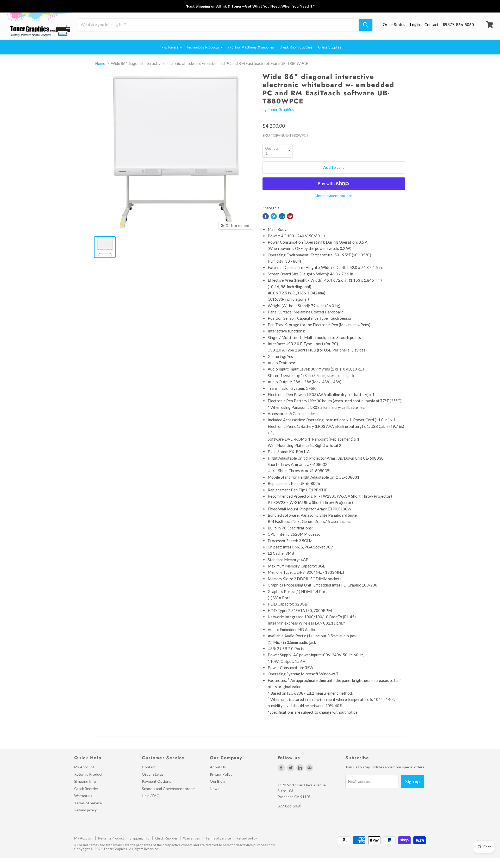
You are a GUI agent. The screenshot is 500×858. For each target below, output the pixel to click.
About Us (218, 767)
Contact (431, 24)
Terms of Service (88, 803)
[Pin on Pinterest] (290, 216)
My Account (84, 767)
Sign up (412, 781)
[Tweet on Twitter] (274, 216)
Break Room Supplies (296, 47)
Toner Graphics (280, 109)
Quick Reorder (86, 788)
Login (415, 24)
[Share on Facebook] (265, 216)
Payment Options (156, 781)
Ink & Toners (169, 47)
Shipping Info (85, 781)
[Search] (365, 25)
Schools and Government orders (169, 788)
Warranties (83, 795)
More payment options (334, 196)
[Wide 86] (105, 247)
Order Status (394, 24)
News (214, 788)
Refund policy (85, 810)
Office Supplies (329, 47)
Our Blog (217, 781)
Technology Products (203, 47)
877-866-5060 (460, 24)
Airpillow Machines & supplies (250, 47)
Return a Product (88, 774)
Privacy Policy (221, 774)
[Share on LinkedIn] (282, 216)
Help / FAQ (151, 795)
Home (100, 63)
